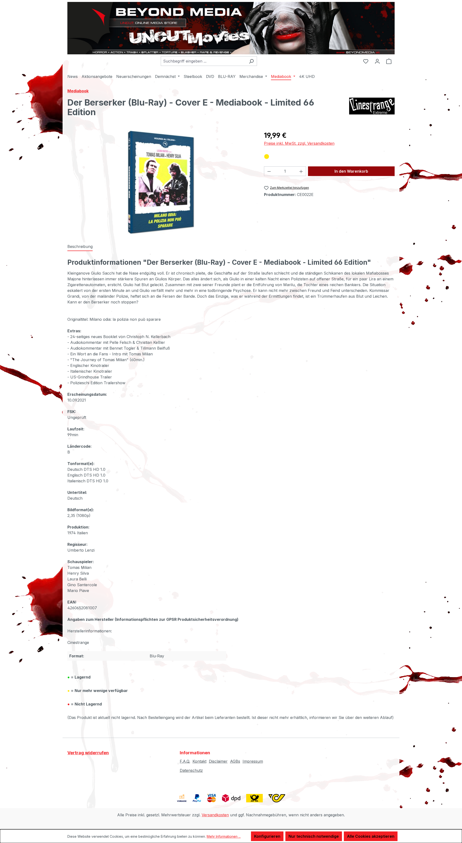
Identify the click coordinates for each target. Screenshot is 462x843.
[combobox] (203, 61)
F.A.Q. (185, 761)
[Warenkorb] (389, 61)
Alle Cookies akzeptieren (370, 836)
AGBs (235, 761)
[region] (161, 182)
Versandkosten (215, 814)
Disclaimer (218, 761)
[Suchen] (251, 61)
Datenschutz (191, 770)
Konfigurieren (267, 836)
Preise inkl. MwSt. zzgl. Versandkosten (299, 143)
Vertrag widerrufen (88, 752)
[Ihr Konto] (377, 61)
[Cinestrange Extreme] (372, 109)
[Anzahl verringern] (269, 171)
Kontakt (199, 761)
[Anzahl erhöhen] (301, 171)
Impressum (253, 761)
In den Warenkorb (351, 171)
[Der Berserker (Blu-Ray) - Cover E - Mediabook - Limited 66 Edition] (160, 182)
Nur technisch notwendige (314, 836)
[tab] (80, 246)
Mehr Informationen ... (224, 836)
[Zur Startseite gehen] (231, 28)
